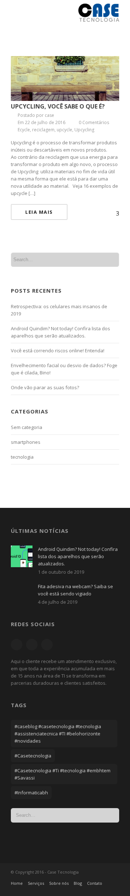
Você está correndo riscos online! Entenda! (57, 350)
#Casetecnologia (32, 755)
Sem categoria (26, 427)
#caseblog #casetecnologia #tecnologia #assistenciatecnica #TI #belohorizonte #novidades (57, 733)
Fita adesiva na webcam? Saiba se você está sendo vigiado (75, 590)
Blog (78, 883)
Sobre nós (59, 883)
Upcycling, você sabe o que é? (58, 106)
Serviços (36, 883)
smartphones (25, 442)
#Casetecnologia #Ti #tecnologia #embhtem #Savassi (62, 774)
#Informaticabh (31, 792)
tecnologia (22, 457)
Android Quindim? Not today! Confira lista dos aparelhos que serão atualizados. (78, 556)
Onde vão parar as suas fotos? (45, 387)
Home (17, 883)
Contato (94, 883)
